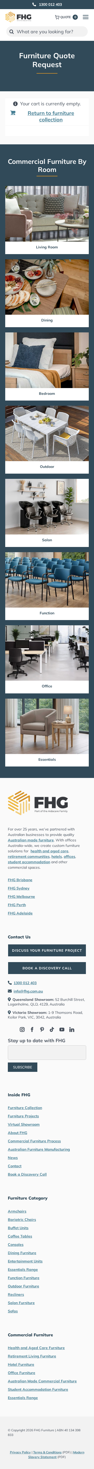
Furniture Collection (25, 1107)
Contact (14, 1166)
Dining (47, 320)
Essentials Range (23, 1269)
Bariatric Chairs (22, 1219)
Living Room (47, 247)
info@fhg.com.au (28, 991)
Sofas (13, 1311)
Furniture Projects (23, 1116)
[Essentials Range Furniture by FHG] (47, 701)
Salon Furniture (21, 1302)
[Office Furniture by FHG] (47, 627)
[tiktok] (52, 1029)
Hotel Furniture (21, 1364)
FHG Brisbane (20, 880)
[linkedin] (71, 1029)
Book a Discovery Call (27, 1174)
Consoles (16, 1244)
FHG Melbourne (21, 896)
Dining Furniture (22, 1253)
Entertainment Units (25, 1261)
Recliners (16, 1294)
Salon (47, 540)
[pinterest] (42, 1029)
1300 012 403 (25, 983)
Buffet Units (18, 1228)
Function (47, 613)
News (13, 1157)
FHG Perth (17, 905)
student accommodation (29, 862)
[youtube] (62, 1029)
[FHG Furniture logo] (18, 14)
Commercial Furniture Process (34, 1141)
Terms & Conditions (47, 1452)
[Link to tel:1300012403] (34, 4)
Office (47, 686)
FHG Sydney (19, 888)
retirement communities (29, 856)
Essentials (47, 759)
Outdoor (47, 466)
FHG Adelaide (20, 913)
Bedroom (47, 393)
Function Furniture (23, 1277)
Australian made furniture (31, 840)
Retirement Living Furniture (32, 1356)
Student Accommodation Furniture (38, 1389)
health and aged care (49, 851)
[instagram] (22, 1029)
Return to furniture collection (51, 116)
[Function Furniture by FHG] (47, 554)
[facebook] (32, 1029)
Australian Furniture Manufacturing (39, 1149)
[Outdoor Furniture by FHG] (47, 408)
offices (69, 856)
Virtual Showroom (24, 1124)
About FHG (17, 1132)
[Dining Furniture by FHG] (47, 262)
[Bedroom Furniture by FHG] (47, 335)
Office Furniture (21, 1372)
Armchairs (17, 1211)
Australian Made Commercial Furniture (42, 1381)
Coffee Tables (20, 1236)
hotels (56, 856)
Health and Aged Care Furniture (36, 1347)
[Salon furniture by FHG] (47, 481)
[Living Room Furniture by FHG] (47, 188)
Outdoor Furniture (23, 1286)
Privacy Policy (20, 1452)
